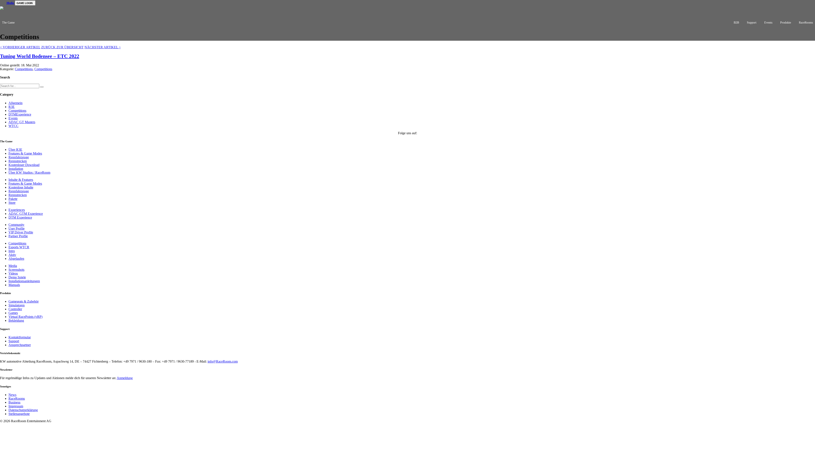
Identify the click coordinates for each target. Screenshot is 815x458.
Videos (13, 273)
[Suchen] (42, 87)
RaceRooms (806, 22)
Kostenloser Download (23, 165)
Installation (15, 168)
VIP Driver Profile (20, 232)
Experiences (16, 210)
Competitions (24, 69)
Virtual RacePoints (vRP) (25, 316)
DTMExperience (19, 114)
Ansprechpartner (19, 345)
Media (10, 3)
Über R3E (15, 149)
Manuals (14, 285)
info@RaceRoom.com (223, 361)
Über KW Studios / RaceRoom (29, 172)
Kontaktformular (19, 337)
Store (11, 202)
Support (751, 22)
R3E (11, 107)
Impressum (15, 406)
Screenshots (16, 269)
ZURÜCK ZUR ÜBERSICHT (62, 47)
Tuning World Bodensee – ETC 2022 (39, 56)
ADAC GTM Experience (25, 213)
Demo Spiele (17, 277)
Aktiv (12, 255)
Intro (11, 251)
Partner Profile (18, 236)
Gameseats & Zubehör (23, 301)
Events (768, 22)
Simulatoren (16, 305)
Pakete (12, 199)
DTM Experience (20, 217)
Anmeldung (125, 378)
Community (16, 224)
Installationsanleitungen (24, 281)
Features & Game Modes (25, 153)
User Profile (16, 228)
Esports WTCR (18, 247)
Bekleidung (16, 320)
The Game (8, 22)
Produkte (785, 22)
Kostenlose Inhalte (20, 187)
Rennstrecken (17, 161)
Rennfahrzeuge (18, 157)
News (12, 395)
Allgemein (15, 103)
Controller (15, 309)
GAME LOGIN (25, 3)
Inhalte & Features (20, 180)
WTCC (13, 126)
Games (13, 313)
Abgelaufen (16, 258)
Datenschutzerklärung (23, 410)
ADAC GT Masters (21, 122)
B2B (736, 22)
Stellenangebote (19, 414)
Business (14, 402)
